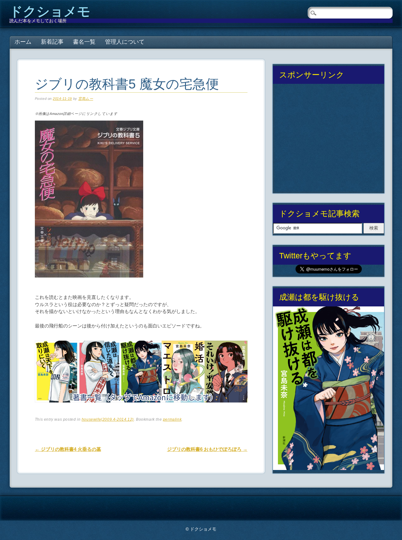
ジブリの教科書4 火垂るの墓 (68, 449)
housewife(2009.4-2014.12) (108, 419)
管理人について (124, 42)
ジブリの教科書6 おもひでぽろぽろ (207, 449)
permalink (172, 419)
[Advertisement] (328, 141)
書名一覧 (84, 42)
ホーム (22, 42)
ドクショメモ (49, 11)
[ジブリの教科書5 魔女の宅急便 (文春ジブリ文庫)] (89, 282)
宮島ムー (85, 98)
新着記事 (52, 42)
